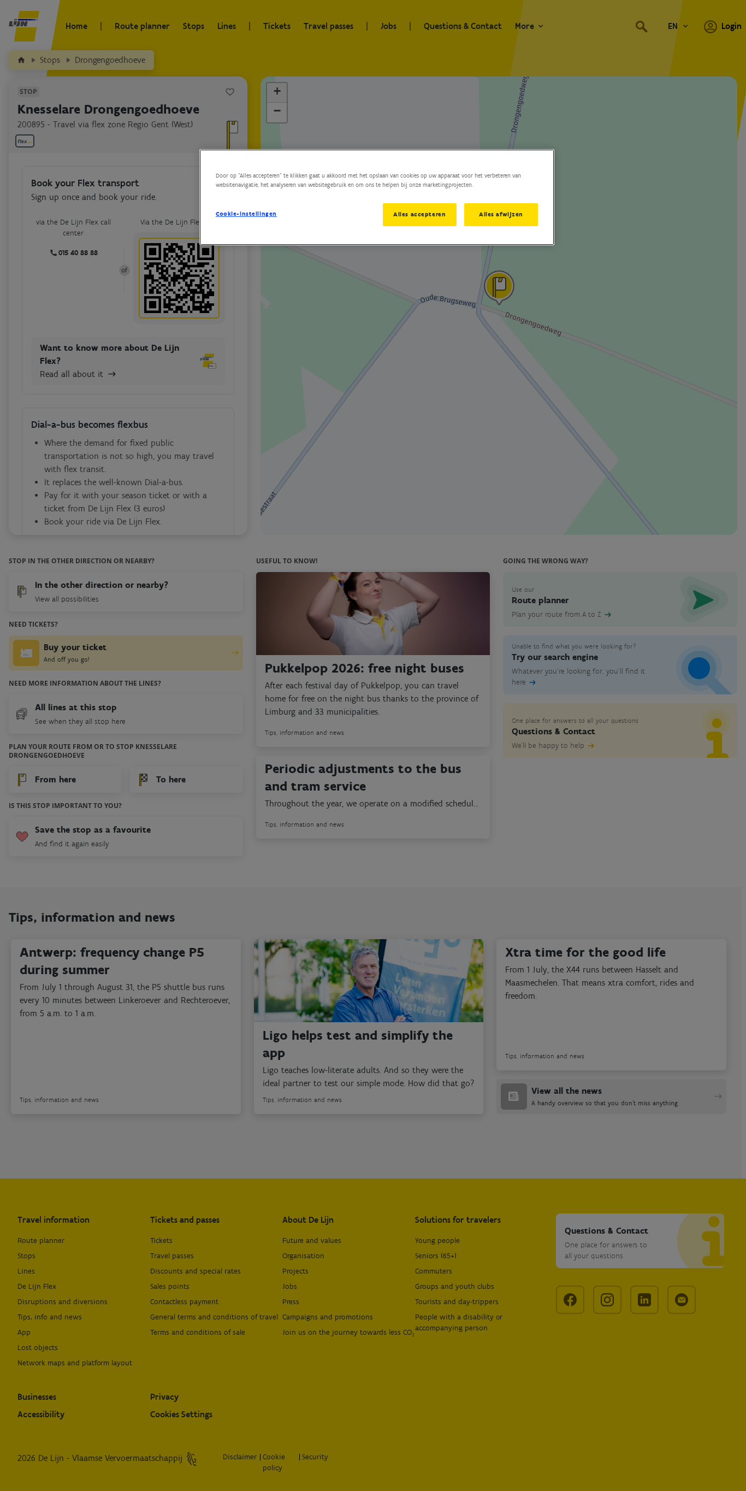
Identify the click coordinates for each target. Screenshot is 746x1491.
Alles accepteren (419, 214)
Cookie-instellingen (246, 213)
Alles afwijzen (501, 214)
